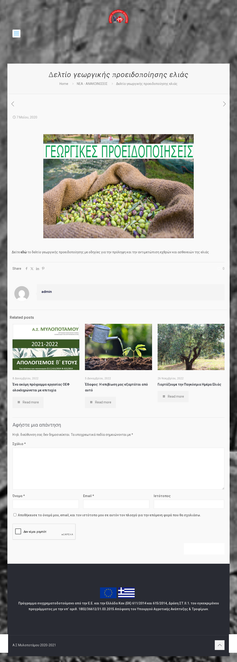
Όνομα (18, 496)
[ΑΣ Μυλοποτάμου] (119, 16)
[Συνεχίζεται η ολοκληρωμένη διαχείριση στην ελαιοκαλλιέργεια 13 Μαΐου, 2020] (233, 643)
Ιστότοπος (162, 496)
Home (63, 84)
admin (46, 292)
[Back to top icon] (220, 645)
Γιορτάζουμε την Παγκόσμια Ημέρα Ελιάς (189, 384)
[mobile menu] (16, 33)
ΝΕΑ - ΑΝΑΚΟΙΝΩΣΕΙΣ (92, 84)
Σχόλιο (19, 444)
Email (88, 496)
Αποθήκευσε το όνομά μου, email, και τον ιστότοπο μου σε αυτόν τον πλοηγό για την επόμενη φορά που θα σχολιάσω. (109, 515)
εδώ (24, 252)
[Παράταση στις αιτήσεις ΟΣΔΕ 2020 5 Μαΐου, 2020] (4, 643)
